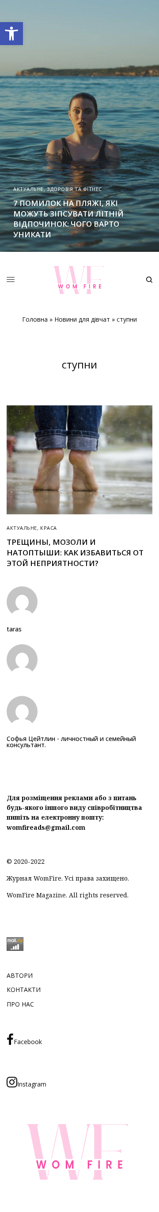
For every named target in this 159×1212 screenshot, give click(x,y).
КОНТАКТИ (24, 989)
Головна (35, 319)
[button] (11, 33)
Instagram (31, 1084)
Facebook (28, 1041)
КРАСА (48, 527)
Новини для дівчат (82, 319)
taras (14, 629)
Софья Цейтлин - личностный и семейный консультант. (71, 742)
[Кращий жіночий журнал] (79, 280)
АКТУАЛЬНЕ (28, 189)
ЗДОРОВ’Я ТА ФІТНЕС (74, 189)
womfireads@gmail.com (46, 827)
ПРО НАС (20, 1004)
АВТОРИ (20, 975)
